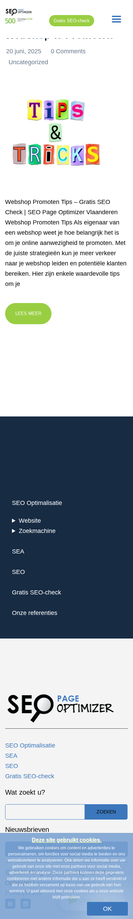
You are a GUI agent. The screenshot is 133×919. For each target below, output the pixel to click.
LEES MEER (28, 313)
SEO (18, 571)
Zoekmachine (37, 530)
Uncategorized (28, 62)
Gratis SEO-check (72, 20)
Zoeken (106, 811)
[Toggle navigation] (116, 19)
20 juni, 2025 (24, 51)
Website (30, 520)
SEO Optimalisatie (37, 502)
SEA (18, 551)
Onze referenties (34, 612)
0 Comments (68, 51)
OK (107, 908)
